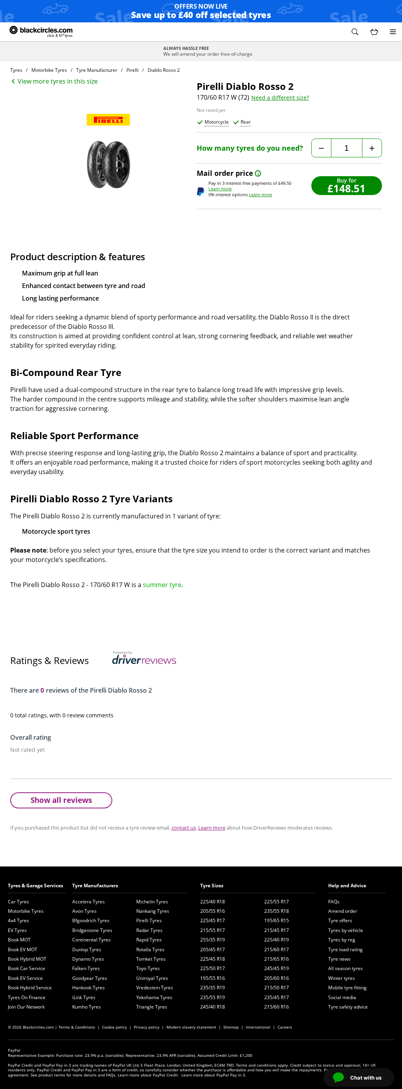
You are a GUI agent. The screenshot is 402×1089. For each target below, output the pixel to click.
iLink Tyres (83, 997)
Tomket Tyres (151, 959)
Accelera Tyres (88, 901)
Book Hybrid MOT (27, 959)
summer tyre (162, 584)
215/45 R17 (276, 930)
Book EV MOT (22, 949)
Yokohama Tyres (154, 997)
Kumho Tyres (86, 1006)
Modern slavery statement (191, 1027)
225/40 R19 (276, 939)
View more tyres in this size (58, 81)
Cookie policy (114, 1027)
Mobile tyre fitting (347, 987)
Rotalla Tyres (150, 949)
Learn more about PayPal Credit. (148, 1075)
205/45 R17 (212, 949)
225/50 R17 (212, 968)
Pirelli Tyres (149, 920)
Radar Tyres (149, 930)
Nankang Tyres (152, 911)
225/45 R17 (212, 920)
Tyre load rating (345, 949)
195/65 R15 (276, 920)
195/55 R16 (212, 978)
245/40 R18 (212, 1006)
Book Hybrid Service (30, 987)
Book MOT (19, 939)
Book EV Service (25, 978)
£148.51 (346, 188)
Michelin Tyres (152, 901)
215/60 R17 (276, 949)
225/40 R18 (212, 901)
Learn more (220, 189)
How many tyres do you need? (250, 148)
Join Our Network (26, 1006)
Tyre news (339, 959)
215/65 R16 (276, 959)
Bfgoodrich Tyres (91, 920)
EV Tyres (17, 930)
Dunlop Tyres (86, 949)
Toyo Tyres (148, 968)
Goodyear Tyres (89, 978)
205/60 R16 (276, 978)
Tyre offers (340, 920)
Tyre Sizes (211, 885)
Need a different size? (280, 97)
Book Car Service (26, 968)
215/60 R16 (276, 1006)
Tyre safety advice (348, 1006)
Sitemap (231, 1027)
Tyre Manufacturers (95, 885)
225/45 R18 (212, 959)
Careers (285, 1027)
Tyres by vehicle (345, 930)
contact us (184, 827)
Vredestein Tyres (154, 987)
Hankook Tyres (88, 987)
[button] (354, 31)
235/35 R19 (212, 987)
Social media (342, 997)
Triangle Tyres (151, 1006)
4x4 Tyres (18, 920)
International (258, 1027)
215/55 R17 (212, 930)
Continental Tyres (91, 939)
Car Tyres (18, 901)
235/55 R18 (276, 911)
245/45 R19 (276, 968)
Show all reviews (61, 800)
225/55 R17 (276, 901)
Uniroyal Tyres (152, 978)
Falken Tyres (86, 968)
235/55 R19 (212, 997)
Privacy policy (146, 1027)
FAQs (334, 901)
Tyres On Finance (27, 997)
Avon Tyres (84, 911)
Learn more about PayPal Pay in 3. (213, 1075)
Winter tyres (341, 978)
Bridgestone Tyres (92, 930)
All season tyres (345, 968)
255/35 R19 (212, 939)
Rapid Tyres (149, 939)
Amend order (342, 911)
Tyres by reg (341, 939)
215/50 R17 (276, 987)
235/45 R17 (276, 997)
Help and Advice (347, 885)
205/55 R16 (212, 911)
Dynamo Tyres (88, 959)
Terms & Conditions (76, 1027)
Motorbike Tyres (26, 911)
